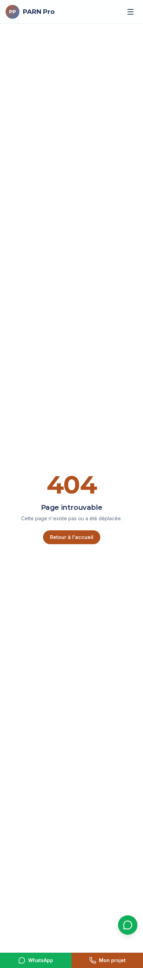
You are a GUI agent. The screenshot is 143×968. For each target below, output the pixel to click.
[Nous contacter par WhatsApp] (127, 925)
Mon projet (112, 960)
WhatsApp (40, 960)
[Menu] (130, 12)
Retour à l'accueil (71, 537)
